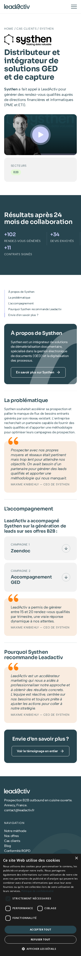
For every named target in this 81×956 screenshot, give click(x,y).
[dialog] (40, 905)
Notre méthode (15, 831)
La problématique (19, 297)
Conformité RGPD (17, 851)
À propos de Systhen (21, 292)
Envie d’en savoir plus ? (23, 315)
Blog (7, 846)
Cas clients (26, 28)
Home (9, 28)
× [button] (76, 858)
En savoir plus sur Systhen (35, 372)
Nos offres (11, 836)
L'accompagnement (21, 303)
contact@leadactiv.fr (19, 810)
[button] (40, 948)
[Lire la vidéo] (40, 134)
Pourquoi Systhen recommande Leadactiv (34, 309)
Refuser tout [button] (40, 939)
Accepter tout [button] (40, 929)
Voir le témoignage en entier (37, 751)
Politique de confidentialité (37, 891)
